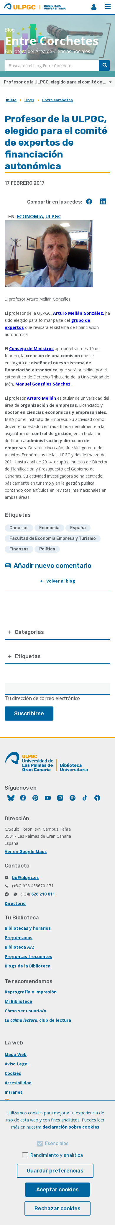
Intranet (13, 1092)
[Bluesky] (10, 798)
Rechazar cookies (57, 1208)
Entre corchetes (57, 100)
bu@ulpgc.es (25, 877)
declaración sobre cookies (70, 1127)
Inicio (11, 100)
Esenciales (56, 1143)
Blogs (29, 100)
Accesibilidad (18, 1082)
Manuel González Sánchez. (43, 384)
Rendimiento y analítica (56, 1155)
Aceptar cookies (57, 1189)
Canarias (19, 527)
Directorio (15, 903)
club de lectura (55, 1020)
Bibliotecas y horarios (28, 928)
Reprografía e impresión (31, 992)
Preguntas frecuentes (28, 956)
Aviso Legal (17, 1064)
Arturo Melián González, (78, 313)
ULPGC (53, 216)
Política (47, 549)
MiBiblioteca (94, 7)
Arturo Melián (41, 398)
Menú (108, 7)
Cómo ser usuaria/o (25, 1011)
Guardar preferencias (55, 1170)
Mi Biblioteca (18, 1001)
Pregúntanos (18, 937)
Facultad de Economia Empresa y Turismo (52, 538)
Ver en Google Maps (26, 851)
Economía (49, 527)
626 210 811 (43, 894)
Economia (30, 216)
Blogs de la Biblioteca (27, 966)
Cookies (13, 1073)
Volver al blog (60, 581)
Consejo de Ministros (31, 348)
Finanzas (19, 549)
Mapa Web (16, 1054)
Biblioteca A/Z (19, 947)
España (78, 527)
